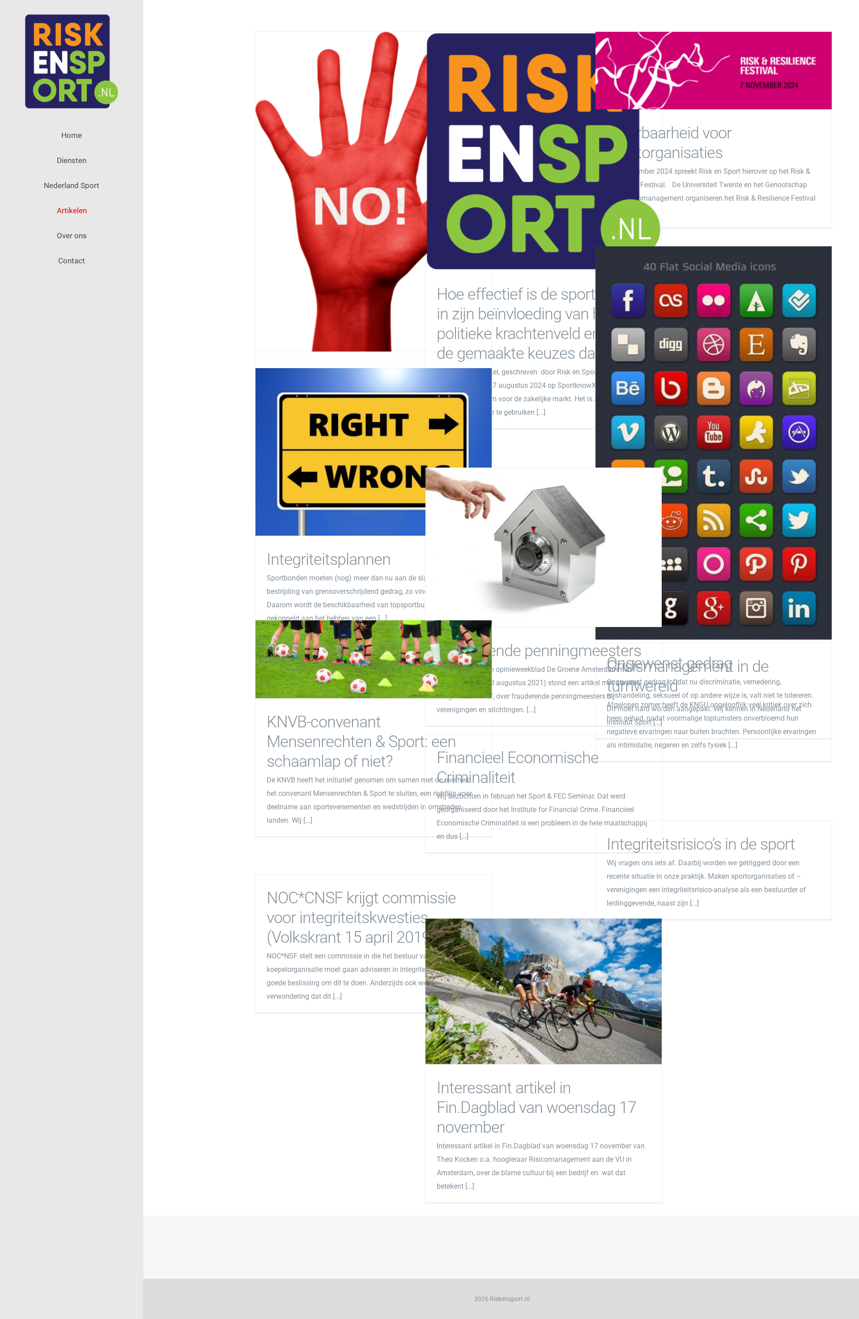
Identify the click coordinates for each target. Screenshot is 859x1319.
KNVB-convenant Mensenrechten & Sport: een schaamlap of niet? (374, 659)
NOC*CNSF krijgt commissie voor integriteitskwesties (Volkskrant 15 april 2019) (361, 918)
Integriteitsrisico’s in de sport (701, 844)
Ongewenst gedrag (374, 192)
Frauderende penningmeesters (544, 547)
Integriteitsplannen (374, 452)
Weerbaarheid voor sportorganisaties (714, 70)
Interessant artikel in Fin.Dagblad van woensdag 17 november (544, 991)
